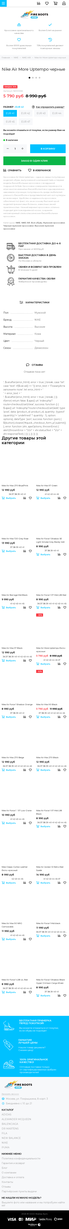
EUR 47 (25, 121)
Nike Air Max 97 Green (46, 485)
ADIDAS (6, 1114)
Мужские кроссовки (54, 222)
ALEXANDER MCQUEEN (16, 1119)
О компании (9, 1172)
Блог (4, 1167)
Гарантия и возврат (13, 1163)
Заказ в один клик (34, 160)
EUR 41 (10, 113)
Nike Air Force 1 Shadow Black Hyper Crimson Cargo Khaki (50, 981)
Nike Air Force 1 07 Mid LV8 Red (51, 595)
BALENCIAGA (10, 1123)
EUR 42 (25, 113)
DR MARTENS (10, 1128)
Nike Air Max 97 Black (12, 648)
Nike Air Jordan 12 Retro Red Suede (49, 868)
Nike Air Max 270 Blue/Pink (15, 485)
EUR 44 (56, 113)
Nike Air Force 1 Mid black (48, 923)
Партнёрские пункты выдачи (19, 1191)
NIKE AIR (25, 222)
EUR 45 (10, 121)
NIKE (18, 222)
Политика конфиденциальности (21, 1158)
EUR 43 (41, 113)
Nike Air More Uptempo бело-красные (51, 650)
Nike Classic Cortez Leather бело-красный (15, 868)
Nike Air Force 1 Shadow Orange (17, 704)
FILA (4, 1133)
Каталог (8, 1109)
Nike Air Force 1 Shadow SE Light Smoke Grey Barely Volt (50, 540)
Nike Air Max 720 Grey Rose (15, 538)
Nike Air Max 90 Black (46, 704)
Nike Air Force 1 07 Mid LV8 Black (49, 812)
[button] (29, 78)
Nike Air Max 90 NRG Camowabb (12, 925)
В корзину (48, 148)
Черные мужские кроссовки (18, 225)
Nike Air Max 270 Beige (13, 757)
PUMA (5, 1147)
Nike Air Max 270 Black (47, 757)
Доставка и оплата (13, 1177)
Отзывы (6, 1186)
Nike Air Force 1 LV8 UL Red (15, 979)
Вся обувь (36, 222)
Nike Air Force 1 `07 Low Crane (16, 810)
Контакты (7, 1182)
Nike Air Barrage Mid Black (14, 595)
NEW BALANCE (11, 1138)
